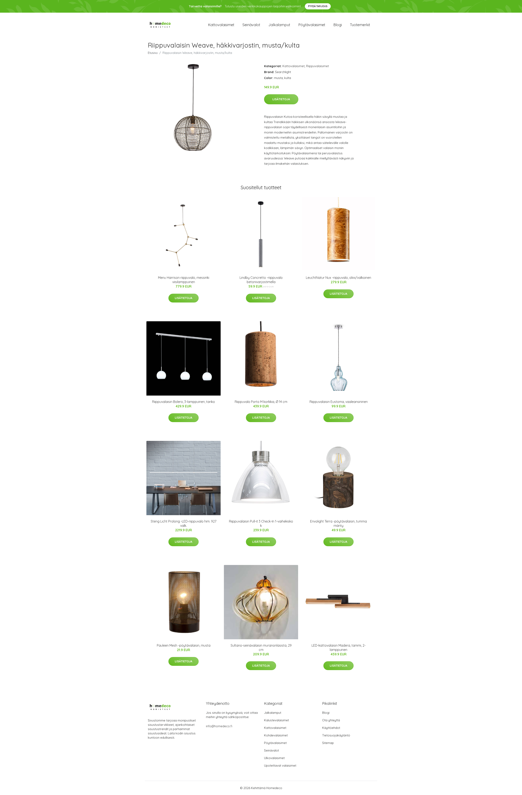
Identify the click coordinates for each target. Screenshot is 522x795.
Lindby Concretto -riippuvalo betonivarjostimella (261, 280)
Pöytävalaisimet (311, 24)
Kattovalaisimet (221, 24)
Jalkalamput (279, 24)
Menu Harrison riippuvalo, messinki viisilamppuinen (183, 280)
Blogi (337, 24)
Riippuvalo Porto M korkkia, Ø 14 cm (261, 402)
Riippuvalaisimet (317, 66)
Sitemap (328, 743)
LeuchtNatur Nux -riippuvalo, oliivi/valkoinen (338, 278)
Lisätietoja (281, 99)
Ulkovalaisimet (274, 758)
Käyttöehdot (331, 728)
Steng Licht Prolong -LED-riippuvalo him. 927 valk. (183, 523)
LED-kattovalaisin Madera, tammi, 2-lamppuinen (339, 647)
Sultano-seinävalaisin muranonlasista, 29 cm (261, 647)
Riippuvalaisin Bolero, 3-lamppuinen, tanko (183, 402)
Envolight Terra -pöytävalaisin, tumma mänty (338, 523)
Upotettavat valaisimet (280, 765)
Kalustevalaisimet (276, 720)
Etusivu (153, 53)
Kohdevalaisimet (276, 735)
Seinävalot (251, 24)
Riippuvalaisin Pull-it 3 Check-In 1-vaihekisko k (261, 523)
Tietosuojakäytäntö (336, 735)
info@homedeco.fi (219, 726)
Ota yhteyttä (331, 720)
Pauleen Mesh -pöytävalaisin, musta (183, 645)
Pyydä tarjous (317, 6)
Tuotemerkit (360, 24)
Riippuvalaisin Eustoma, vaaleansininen (339, 402)
